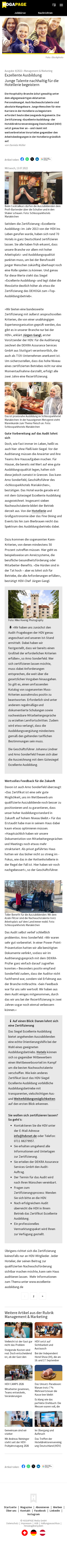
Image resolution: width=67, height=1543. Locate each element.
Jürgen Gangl (32, 335)
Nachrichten (45, 13)
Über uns (11, 1510)
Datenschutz (12, 1523)
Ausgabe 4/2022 (13, 71)
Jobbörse (20, 13)
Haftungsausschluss (50, 1523)
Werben (57, 1507)
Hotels (41, 1052)
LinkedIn (55, 1510)
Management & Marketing (38, 71)
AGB (36, 1523)
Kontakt (25, 1510)
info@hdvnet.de (25, 1136)
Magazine (26, 1507)
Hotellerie (39, 511)
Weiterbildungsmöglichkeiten (34, 1099)
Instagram (33, 1514)
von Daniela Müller (15, 145)
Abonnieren (42, 1507)
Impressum (26, 1523)
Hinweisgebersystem (33, 1525)
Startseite (10, 1507)
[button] (61, 5)
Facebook (40, 1510)
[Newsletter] (54, 5)
